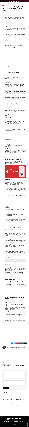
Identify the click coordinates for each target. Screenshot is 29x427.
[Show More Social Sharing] (25, 14)
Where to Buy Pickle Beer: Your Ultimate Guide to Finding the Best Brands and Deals (13, 405)
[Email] (3, 26)
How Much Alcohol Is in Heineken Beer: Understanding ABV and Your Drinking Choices (13, 401)
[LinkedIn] (3, 23)
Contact (11, 421)
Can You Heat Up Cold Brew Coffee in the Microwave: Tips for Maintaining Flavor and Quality (8, 361)
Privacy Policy (22, 421)
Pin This (16, 171)
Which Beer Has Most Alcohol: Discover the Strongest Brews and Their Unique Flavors (13, 399)
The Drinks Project (15, 424)
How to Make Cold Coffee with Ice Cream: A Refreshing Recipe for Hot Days (8, 356)
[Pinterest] (3, 24)
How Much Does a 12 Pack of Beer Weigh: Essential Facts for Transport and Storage (13, 403)
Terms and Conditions (16, 422)
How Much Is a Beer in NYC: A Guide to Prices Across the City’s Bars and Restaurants (13, 409)
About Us (7, 421)
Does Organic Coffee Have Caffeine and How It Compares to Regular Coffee (20, 365)
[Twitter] (3, 21)
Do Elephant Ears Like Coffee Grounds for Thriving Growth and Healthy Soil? (7, 365)
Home (4, 421)
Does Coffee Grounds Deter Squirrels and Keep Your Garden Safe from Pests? (20, 356)
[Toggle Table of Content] (12, 23)
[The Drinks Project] (14, 1)
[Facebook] (3, 19)
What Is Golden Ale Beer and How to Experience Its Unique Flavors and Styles (12, 407)
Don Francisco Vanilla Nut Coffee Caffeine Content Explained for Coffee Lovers (20, 360)
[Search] (26, 1)
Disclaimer (10, 422)
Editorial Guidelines (16, 421)
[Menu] (2, 1)
